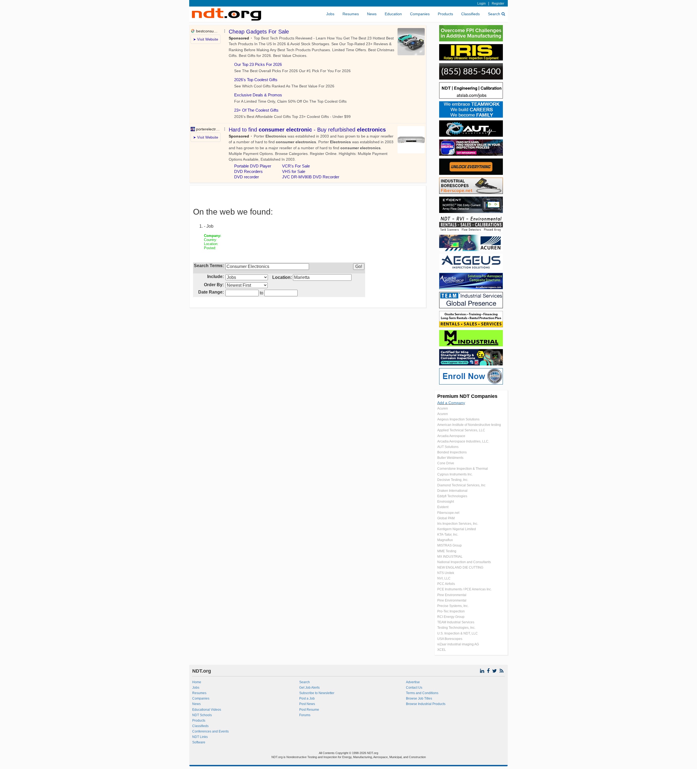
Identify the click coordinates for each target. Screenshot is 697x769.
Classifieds (470, 14)
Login (481, 3)
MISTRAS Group (449, 545)
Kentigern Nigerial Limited (456, 529)
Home (196, 682)
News (372, 14)
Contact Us (414, 687)
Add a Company (451, 403)
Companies (420, 14)
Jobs (330, 14)
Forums (304, 715)
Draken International (452, 491)
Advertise (413, 682)
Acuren (442, 408)
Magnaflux (445, 540)
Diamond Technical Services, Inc (461, 485)
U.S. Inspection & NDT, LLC (457, 633)
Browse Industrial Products (425, 704)
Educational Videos (206, 710)
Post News (307, 704)
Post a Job (307, 698)
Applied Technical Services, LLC (461, 430)
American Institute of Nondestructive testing (469, 425)
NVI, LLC (444, 578)
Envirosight (445, 501)
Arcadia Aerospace (451, 436)
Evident (442, 507)
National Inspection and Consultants (464, 562)
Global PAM (446, 518)
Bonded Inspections (452, 452)
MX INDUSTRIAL (450, 557)
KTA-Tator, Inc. (447, 534)
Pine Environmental (451, 595)
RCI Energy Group (450, 617)
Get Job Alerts (309, 687)
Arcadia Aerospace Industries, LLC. (463, 441)
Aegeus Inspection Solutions (458, 419)
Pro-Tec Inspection (451, 611)
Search (494, 14)
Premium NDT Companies (467, 396)
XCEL (441, 650)
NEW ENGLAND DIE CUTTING (460, 567)
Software (198, 742)
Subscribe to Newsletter (316, 693)
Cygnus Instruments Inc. (455, 474)
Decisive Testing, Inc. (452, 480)
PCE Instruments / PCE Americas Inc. (464, 589)
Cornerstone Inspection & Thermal (462, 469)
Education (393, 14)
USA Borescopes (449, 639)
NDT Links (200, 737)
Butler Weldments (450, 458)
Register (498, 3)
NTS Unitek (445, 573)
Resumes (351, 14)
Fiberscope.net (448, 513)
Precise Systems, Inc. (453, 606)
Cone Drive (445, 463)
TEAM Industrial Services (455, 622)
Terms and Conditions (422, 693)
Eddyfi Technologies (452, 496)
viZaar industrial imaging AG (458, 644)
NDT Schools (202, 715)
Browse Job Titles (419, 698)
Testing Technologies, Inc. (456, 628)
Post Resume (309, 710)
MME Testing (446, 551)
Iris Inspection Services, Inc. (457, 524)
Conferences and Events (210, 731)
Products (445, 14)
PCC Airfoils (446, 584)
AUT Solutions (447, 447)
